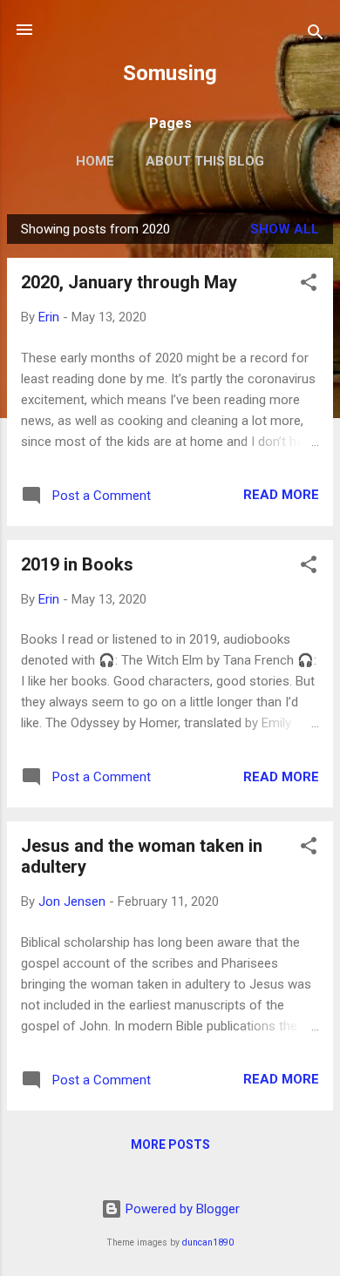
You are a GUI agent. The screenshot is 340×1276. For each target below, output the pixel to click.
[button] (308, 285)
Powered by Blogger (181, 1209)
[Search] (315, 35)
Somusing (170, 73)
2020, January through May (129, 282)
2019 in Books (77, 564)
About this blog (205, 161)
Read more (281, 495)
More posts (170, 1144)
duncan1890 (208, 1242)
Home (95, 161)
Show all (284, 229)
